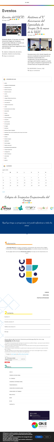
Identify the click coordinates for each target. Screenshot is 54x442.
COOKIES (47, 292)
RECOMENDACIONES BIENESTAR (10, 147)
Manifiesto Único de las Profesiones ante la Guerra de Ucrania (15, 132)
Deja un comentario (9, 56)
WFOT (5, 158)
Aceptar (39, 437)
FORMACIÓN (11, 52)
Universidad (6, 156)
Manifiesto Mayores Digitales (9, 130)
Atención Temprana (8, 89)
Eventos (39, 68)
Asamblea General (7, 87)
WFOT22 (5, 160)
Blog (10, 401)
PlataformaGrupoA (7, 145)
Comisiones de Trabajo (15, 391)
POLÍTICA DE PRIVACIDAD (43, 297)
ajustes (16, 440)
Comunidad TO (7, 102)
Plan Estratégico (7, 143)
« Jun (3, 192)
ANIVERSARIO (33, 68)
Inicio (11, 372)
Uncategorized (7, 151)
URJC (43, 68)
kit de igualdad (7, 123)
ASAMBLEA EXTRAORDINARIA (9, 85)
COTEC (5, 106)
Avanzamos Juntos (7, 91)
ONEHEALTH (6, 141)
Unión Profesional (7, 153)
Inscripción (6, 119)
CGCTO (5, 93)
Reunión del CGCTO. (13, 17)
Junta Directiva (7, 121)
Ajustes (47, 437)
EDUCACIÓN (6, 111)
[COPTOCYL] (37, 208)
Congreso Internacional (8, 104)
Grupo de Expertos (7, 117)
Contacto (12, 404)
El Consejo (12, 378)
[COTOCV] (24, 208)
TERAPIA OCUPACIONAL (14, 54)
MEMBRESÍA (6, 134)
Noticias (5, 136)
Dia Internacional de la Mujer (9, 108)
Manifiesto (6, 128)
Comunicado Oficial (8, 100)
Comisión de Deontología (16, 388)
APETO (5, 83)
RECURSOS (19, 52)
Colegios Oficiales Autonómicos (10, 98)
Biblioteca (12, 394)
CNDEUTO (6, 96)
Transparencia (13, 385)
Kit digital (6, 126)
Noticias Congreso (7, 138)
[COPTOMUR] (12, 208)
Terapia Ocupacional (8, 149)
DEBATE (6, 52)
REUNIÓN (4, 54)
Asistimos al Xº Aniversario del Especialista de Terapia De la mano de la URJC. (38, 24)
